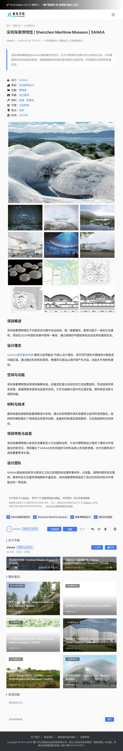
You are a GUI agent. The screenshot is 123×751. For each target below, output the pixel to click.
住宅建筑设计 (72, 586)
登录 (11, 719)
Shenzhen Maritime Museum (52, 517)
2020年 (23, 115)
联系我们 (48, 737)
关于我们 (35, 737)
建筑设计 (63, 40)
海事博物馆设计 (83, 517)
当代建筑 (24, 95)
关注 (98, 547)
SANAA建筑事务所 (18, 355)
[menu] (113, 15)
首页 (8, 25)
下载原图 (54, 529)
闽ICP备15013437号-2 (73, 745)
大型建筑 (24, 105)
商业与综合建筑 (17, 586)
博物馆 (23, 90)
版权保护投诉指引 (67, 737)
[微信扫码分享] (93, 529)
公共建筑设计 (51, 40)
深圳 (21, 110)
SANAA (10, 40)
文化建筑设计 (76, 40)
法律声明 (84, 737)
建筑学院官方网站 (51, 498)
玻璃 (21, 100)
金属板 (30, 100)
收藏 (70, 529)
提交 (109, 719)
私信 (112, 547)
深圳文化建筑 (105, 517)
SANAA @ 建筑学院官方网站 (59, 506)
